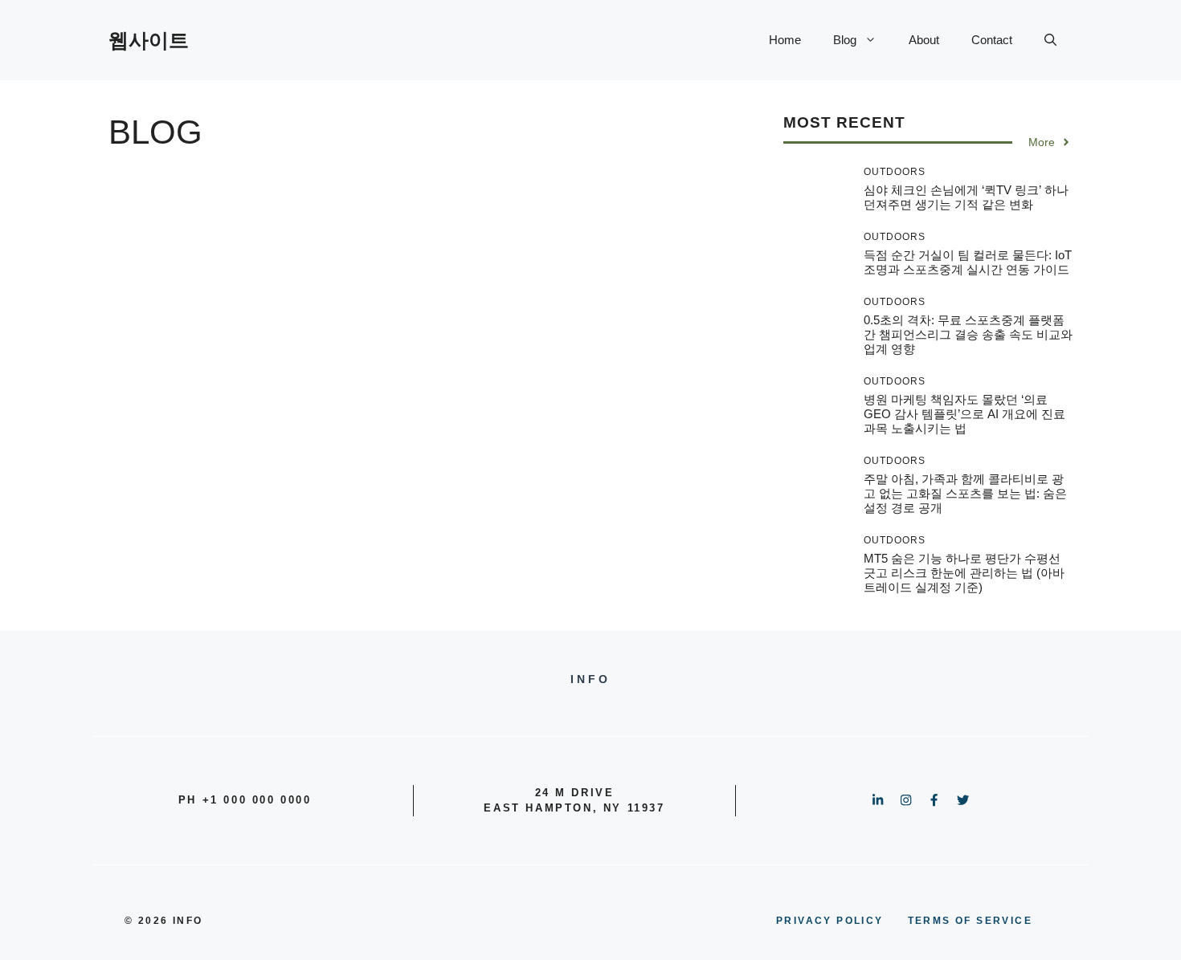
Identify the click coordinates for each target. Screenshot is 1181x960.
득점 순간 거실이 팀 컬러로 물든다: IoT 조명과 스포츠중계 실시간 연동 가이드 (968, 262)
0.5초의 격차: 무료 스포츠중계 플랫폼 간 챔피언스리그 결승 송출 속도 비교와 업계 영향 (968, 334)
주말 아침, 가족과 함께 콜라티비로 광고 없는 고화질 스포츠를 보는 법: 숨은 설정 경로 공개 (965, 493)
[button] (1050, 40)
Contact (991, 40)
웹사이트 (148, 40)
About (924, 40)
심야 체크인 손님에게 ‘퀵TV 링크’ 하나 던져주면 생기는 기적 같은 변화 (966, 197)
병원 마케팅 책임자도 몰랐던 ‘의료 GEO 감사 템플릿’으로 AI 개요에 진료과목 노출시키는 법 (964, 414)
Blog (844, 40)
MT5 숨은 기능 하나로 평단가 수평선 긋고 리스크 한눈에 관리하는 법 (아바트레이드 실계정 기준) (964, 572)
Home (785, 40)
